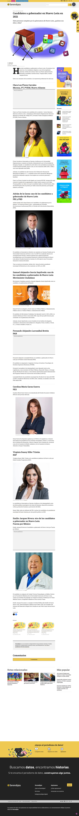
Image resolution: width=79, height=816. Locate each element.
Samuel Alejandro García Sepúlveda (40, 281)
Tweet (78, 22)
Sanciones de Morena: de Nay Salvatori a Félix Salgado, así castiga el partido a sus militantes (64, 688)
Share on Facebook (78, 25)
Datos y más (15, 10)
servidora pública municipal (20, 505)
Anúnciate (13, 1)
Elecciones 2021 (20, 10)
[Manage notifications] (76, 814)
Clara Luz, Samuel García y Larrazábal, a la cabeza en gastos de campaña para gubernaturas (33, 631)
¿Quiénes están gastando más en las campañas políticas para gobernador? (48, 631)
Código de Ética (34, 801)
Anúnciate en (64, 93)
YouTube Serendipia (61, 0)
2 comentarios (34, 659)
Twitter (29, 248)
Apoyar (69, 785)
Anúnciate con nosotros (57, 791)
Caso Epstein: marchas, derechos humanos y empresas (13, 683)
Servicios (37, 791)
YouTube (46, 645)
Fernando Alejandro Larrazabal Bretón (23, 358)
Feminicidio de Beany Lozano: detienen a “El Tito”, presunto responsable (64, 681)
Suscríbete (9, 1)
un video (24, 184)
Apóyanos (63, 751)
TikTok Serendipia (64, 0)
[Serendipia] (14, 5)
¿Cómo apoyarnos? (56, 788)
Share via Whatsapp (78, 28)
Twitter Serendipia (63, 0)
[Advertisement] (34, 100)
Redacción (11, 62)
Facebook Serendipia (67, 0)
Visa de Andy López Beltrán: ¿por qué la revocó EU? (31, 682)
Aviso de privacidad (26, 801)
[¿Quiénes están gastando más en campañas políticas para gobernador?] (19, 625)
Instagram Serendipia (66, 0)
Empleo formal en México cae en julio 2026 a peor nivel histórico (47, 683)
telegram (78, 31)
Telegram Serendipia (71, 0)
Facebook (27, 157)
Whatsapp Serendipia (69, 0)
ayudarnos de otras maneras (22, 646)
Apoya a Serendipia (74, 16)
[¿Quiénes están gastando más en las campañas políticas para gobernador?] (48, 625)
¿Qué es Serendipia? (40, 788)
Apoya (22, 1)
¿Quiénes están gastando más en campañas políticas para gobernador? (19, 631)
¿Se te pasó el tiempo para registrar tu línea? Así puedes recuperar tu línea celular (64, 675)
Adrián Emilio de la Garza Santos (22, 202)
